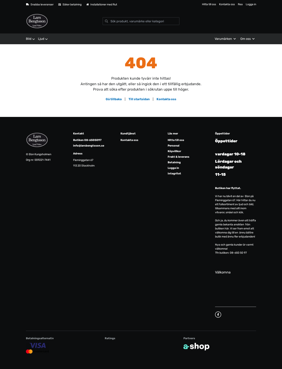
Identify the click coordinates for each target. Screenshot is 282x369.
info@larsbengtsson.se (88, 145)
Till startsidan (139, 99)
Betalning (174, 162)
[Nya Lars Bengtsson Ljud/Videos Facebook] (218, 315)
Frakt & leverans (178, 156)
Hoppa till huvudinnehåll (139, 5)
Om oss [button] (245, 39)
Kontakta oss (227, 4)
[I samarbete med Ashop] (196, 347)
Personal (173, 145)
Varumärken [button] (223, 39)
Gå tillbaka (114, 99)
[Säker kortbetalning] (37, 348)
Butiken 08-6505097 (87, 140)
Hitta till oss (209, 4)
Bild (28, 39)
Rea (240, 4)
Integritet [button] (174, 173)
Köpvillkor (174, 151)
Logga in (251, 4)
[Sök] (106, 21)
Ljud (41, 39)
